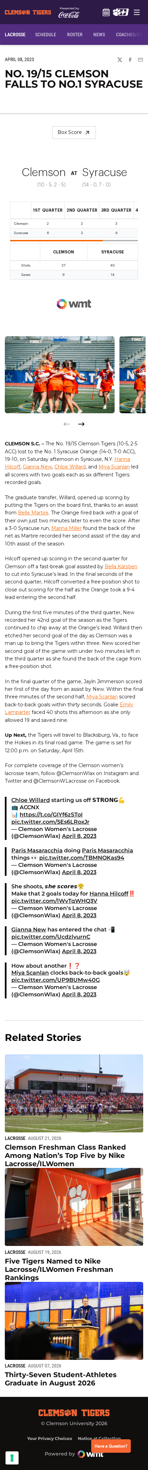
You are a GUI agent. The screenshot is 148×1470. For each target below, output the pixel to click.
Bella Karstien (121, 566)
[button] (81, 424)
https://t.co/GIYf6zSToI (51, 814)
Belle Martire (33, 513)
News (99, 34)
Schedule (106, 12)
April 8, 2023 (79, 836)
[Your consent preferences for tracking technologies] (12, 1457)
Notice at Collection (99, 1438)
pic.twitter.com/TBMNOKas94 (81, 857)
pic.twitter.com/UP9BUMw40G (55, 980)
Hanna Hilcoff (108, 893)
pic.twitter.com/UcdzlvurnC (50, 937)
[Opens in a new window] (121, 12)
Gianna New (37, 467)
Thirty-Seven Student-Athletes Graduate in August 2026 (61, 1379)
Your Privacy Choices (49, 1438)
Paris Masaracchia (37, 850)
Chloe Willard (70, 467)
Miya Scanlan (114, 467)
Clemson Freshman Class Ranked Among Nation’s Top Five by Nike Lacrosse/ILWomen (65, 1155)
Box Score (69, 132)
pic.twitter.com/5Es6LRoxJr (50, 822)
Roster (75, 34)
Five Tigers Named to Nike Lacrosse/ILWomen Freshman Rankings (59, 1269)
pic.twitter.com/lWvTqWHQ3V (54, 901)
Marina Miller (66, 528)
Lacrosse (15, 1138)
